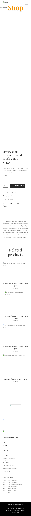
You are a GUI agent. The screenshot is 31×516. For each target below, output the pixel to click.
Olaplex (5, 450)
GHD (4, 442)
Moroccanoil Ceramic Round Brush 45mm (15, 348)
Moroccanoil (6, 204)
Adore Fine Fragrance (10, 437)
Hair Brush (10, 199)
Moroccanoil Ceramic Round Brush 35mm (15, 317)
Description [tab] (15, 215)
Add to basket (17, 185)
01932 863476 (7, 471)
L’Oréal (5, 445)
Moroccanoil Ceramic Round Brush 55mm (15, 285)
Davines (5, 440)
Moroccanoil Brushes (16, 204)
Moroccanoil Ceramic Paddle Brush (15, 379)
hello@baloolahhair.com (10, 468)
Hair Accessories (16, 196)
